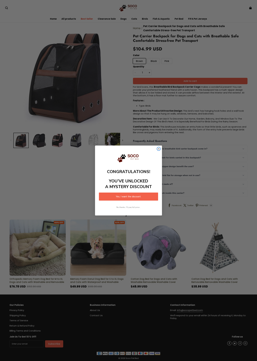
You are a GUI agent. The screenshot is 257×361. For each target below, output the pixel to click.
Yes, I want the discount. (128, 196)
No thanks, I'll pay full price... (128, 207)
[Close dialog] (158, 149)
